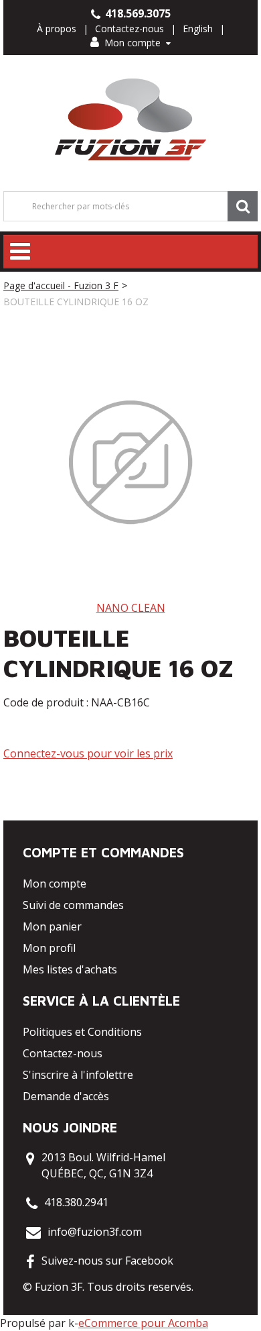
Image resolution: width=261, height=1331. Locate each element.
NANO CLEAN (130, 607)
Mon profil (49, 948)
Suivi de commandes (73, 905)
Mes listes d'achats (70, 969)
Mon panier (52, 926)
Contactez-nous (129, 28)
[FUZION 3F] (131, 119)
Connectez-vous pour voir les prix (88, 753)
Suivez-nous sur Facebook (107, 1260)
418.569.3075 (136, 13)
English (198, 28)
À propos (56, 28)
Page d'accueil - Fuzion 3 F (60, 285)
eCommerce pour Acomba (143, 1323)
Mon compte (132, 42)
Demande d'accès (66, 1096)
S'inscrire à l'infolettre (78, 1074)
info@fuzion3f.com (95, 1231)
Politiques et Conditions (82, 1031)
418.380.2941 (76, 1202)
